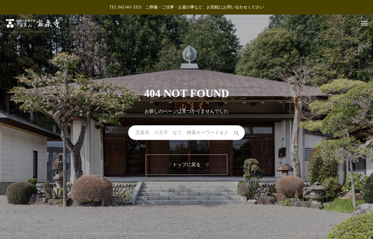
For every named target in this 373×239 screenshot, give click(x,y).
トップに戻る (186, 164)
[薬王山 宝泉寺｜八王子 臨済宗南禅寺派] (33, 23)
